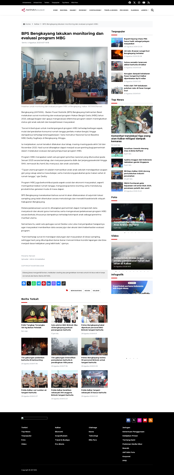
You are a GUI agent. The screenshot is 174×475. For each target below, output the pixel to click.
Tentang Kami (129, 440)
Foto (114, 197)
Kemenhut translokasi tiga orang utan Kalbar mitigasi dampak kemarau (130, 138)
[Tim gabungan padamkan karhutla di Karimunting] (34, 346)
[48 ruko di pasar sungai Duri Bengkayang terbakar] (117, 54)
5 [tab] (139, 232)
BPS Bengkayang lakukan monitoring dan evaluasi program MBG (70, 24)
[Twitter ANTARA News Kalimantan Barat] (134, 2)
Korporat (126, 456)
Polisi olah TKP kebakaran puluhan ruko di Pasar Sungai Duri (137, 88)
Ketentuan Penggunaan (133, 432)
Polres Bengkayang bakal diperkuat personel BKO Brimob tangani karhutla (92, 327)
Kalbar (73, 10)
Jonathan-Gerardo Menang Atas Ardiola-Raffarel (130, 223)
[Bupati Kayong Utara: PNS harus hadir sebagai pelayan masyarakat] (117, 42)
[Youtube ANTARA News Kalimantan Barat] (144, 2)
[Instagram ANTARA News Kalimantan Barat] (139, 2)
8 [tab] (141, 271)
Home (55, 10)
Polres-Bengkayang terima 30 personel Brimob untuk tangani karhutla (93, 360)
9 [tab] (144, 271)
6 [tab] (134, 271)
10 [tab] (148, 271)
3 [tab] (132, 232)
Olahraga (135, 10)
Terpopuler (56, 2)
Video (115, 235)
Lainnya (144, 10)
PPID (125, 461)
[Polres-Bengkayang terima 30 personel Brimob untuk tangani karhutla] (94, 346)
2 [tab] (128, 232)
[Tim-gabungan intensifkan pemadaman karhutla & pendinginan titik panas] (64, 346)
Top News (65, 2)
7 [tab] (137, 271)
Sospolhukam (95, 10)
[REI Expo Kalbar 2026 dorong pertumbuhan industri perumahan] (117, 174)
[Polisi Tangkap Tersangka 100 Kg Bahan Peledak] (34, 314)
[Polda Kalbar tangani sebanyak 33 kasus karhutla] (94, 379)
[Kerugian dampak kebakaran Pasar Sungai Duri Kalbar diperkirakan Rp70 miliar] (117, 77)
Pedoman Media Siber (132, 444)
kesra (87, 290)
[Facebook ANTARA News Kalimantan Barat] (130, 2)
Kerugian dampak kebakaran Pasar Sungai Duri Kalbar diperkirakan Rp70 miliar (137, 76)
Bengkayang (76, 290)
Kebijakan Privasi (130, 436)
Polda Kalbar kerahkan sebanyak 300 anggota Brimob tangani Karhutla (62, 392)
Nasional (63, 10)
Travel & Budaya (110, 10)
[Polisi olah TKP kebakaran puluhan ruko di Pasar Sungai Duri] (117, 89)
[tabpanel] (132, 217)
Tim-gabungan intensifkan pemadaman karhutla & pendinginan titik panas (63, 360)
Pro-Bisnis (124, 10)
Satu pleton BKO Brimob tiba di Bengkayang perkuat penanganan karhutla (64, 327)
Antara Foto (37, 2)
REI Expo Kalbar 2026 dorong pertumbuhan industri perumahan (137, 173)
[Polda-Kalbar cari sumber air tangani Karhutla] (34, 379)
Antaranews (26, 2)
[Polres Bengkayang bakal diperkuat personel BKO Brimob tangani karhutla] (94, 314)
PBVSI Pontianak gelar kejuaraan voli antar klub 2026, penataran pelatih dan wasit (138, 185)
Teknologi (93, 436)
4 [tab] (135, 232)
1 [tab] (125, 232)
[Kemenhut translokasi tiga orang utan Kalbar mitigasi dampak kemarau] (132, 119)
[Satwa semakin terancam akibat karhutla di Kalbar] (117, 66)
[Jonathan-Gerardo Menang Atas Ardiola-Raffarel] (117, 152)
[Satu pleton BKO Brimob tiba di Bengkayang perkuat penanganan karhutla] (64, 314)
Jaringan (126, 427)
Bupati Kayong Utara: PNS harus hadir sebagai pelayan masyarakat (136, 41)
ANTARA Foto (129, 452)
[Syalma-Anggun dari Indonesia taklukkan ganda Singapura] (117, 163)
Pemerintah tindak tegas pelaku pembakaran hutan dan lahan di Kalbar (132, 261)
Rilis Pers (74, 2)
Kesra (91, 432)
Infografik (117, 274)
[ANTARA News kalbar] (33, 10)
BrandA (126, 448)
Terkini (46, 2)
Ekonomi (82, 10)
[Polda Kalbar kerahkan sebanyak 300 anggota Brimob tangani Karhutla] (64, 379)
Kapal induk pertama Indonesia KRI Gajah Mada (129, 349)
